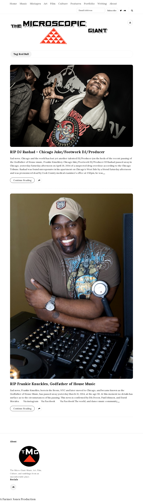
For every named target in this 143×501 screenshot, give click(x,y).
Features (76, 3)
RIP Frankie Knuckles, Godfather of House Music (52, 384)
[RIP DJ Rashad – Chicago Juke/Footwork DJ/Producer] (71, 106)
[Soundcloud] (124, 10)
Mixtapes (35, 3)
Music (23, 3)
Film (52, 3)
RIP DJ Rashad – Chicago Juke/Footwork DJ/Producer (57, 152)
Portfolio (89, 3)
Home (13, 3)
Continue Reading (22, 180)
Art (45, 3)
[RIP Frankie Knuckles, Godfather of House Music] (71, 286)
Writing (102, 3)
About (113, 3)
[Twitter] (121, 10)
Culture (63, 3)
